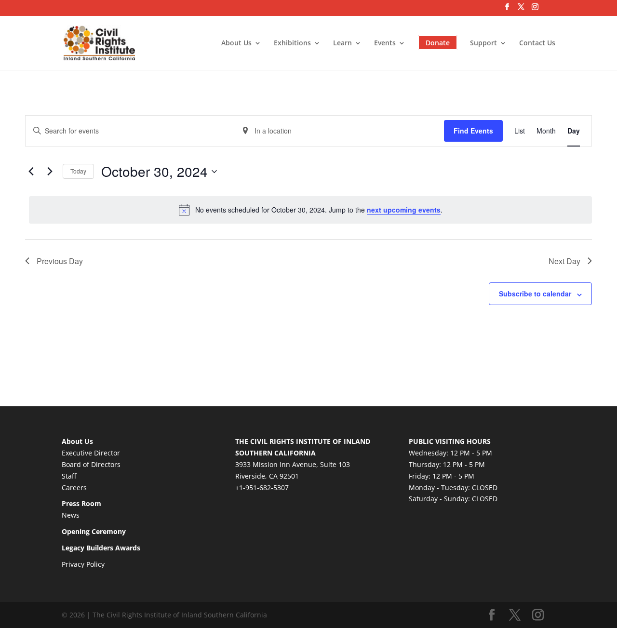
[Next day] (49, 171)
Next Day (564, 261)
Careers (74, 487)
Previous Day (60, 261)
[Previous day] (31, 171)
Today (78, 171)
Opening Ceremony (94, 531)
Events (385, 43)
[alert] (310, 209)
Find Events (473, 130)
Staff (69, 476)
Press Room (81, 503)
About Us (236, 43)
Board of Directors (91, 464)
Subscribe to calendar (535, 293)
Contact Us (537, 43)
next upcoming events (404, 209)
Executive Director (91, 452)
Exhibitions (292, 43)
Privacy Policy (83, 564)
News (71, 515)
